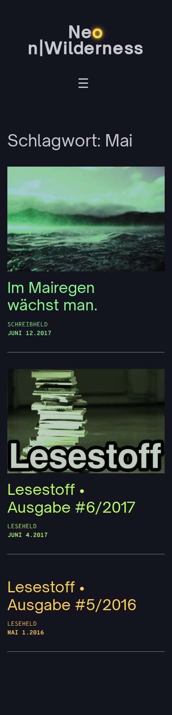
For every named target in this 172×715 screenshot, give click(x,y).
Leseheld (22, 527)
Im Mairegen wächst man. (52, 296)
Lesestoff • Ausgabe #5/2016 (72, 595)
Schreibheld (27, 325)
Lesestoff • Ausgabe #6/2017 (71, 498)
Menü (83, 85)
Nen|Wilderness (86, 40)
